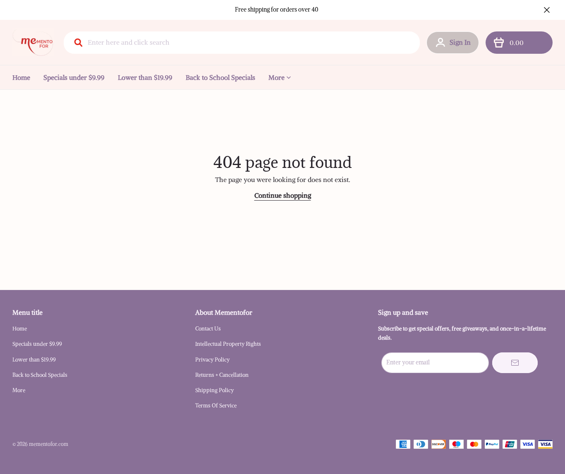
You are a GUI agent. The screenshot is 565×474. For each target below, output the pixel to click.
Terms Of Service (216, 405)
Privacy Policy (212, 359)
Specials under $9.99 (74, 77)
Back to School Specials (220, 77)
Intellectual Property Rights (228, 343)
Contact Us (208, 328)
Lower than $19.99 (145, 77)
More (276, 77)
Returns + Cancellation (222, 374)
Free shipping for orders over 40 (276, 9)
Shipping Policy (214, 390)
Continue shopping (282, 195)
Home (21, 77)
